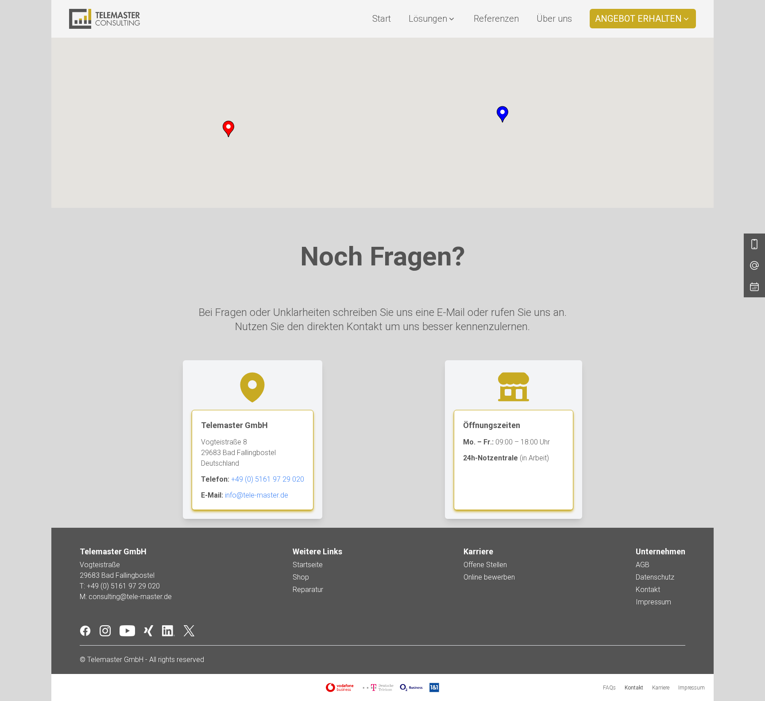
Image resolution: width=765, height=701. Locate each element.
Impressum (653, 602)
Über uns (554, 18)
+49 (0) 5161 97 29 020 (267, 479)
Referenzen (496, 18)
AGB (642, 565)
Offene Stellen (485, 565)
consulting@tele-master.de (130, 596)
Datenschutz (655, 577)
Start (381, 18)
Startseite (308, 565)
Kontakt (648, 589)
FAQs (609, 688)
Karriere (660, 688)
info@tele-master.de (256, 495)
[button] (228, 129)
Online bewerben (489, 577)
